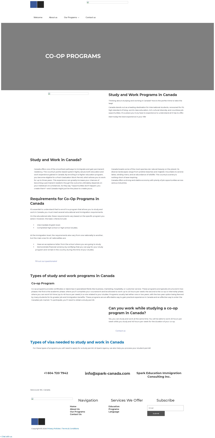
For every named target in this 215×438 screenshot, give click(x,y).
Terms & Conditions (70, 428)
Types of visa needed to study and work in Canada (77, 342)
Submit (156, 413)
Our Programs (70, 17)
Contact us (91, 17)
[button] (6, 436)
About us (53, 17)
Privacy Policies (53, 428)
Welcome (38, 17)
